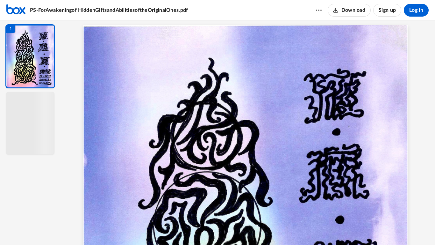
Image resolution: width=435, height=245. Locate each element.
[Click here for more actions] (318, 10)
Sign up (387, 10)
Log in (416, 10)
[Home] (15, 10)
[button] (30, 56)
